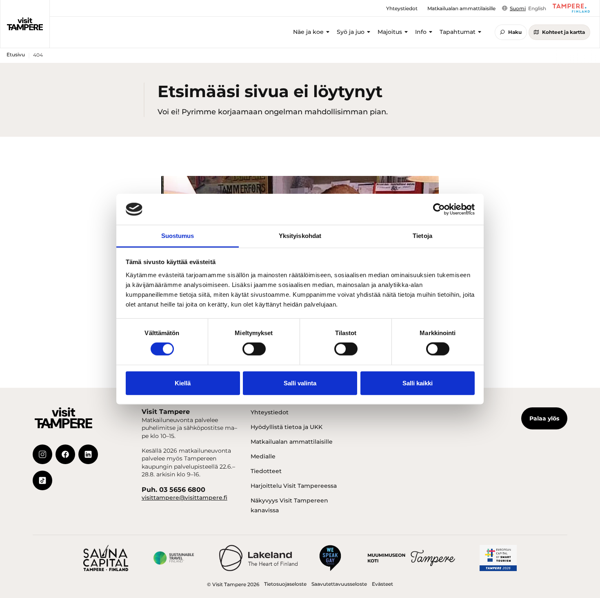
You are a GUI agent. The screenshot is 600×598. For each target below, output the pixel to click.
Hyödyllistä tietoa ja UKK (286, 427)
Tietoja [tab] (422, 235)
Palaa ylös (544, 418)
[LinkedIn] (88, 454)
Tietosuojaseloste (285, 584)
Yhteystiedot (270, 412)
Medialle (263, 456)
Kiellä (183, 382)
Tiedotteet (266, 471)
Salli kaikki (417, 382)
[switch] (254, 349)
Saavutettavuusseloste (339, 584)
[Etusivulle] (25, 24)
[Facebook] (65, 454)
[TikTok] (42, 480)
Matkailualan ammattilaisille (292, 441)
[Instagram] (42, 454)
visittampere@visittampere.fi (184, 497)
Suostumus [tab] (177, 235)
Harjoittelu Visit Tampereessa (294, 485)
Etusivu (16, 54)
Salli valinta (300, 382)
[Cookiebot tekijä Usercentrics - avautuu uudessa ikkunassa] (439, 209)
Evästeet (382, 584)
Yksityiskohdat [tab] (300, 235)
